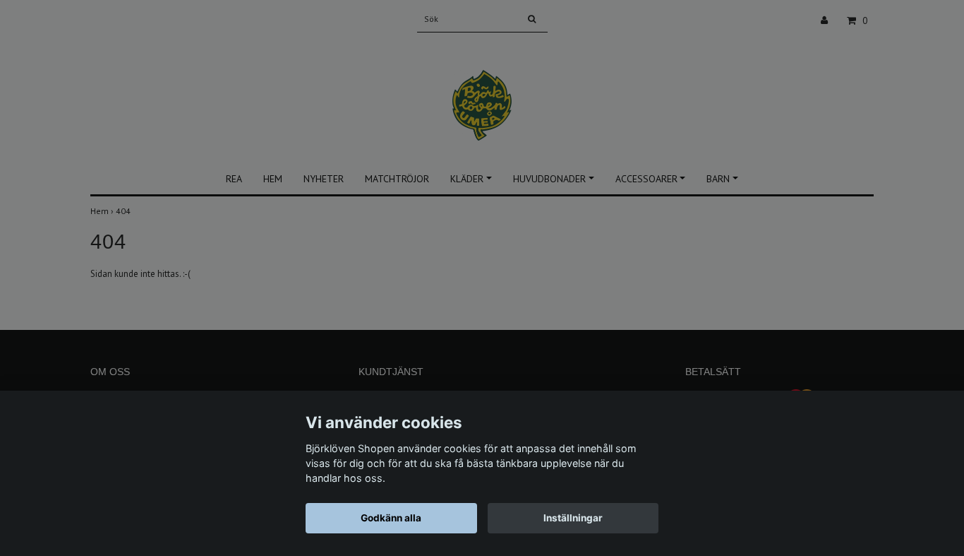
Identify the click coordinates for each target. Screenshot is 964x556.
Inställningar (573, 518)
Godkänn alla (391, 518)
